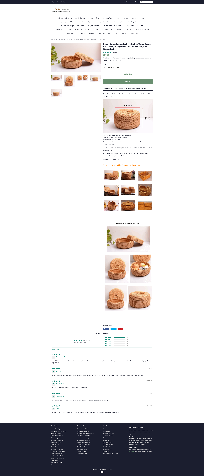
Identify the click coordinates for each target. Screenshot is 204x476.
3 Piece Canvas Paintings (83, 440)
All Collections (54, 464)
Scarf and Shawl (104, 33)
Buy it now (128, 81)
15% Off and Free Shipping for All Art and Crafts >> (130, 88)
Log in (123, 2)
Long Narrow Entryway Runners (88, 26)
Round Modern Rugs (56, 433)
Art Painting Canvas (107, 469)
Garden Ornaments (124, 29)
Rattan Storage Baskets (113, 26)
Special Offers (106, 431)
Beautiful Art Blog (107, 442)
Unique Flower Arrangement (58, 458)
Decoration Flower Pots (57, 449)
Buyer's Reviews (107, 449)
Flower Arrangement (142, 29)
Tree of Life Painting (82, 449)
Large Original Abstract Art (134, 18)
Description (108, 88)
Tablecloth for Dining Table (104, 29)
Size (104, 64)
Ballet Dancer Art (81, 447)
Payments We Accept (108, 433)
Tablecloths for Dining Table (58, 451)
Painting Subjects (135, 22)
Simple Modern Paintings (83, 429)
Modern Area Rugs (67, 26)
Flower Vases (71, 33)
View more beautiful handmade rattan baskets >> (121, 165)
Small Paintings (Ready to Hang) (108, 18)
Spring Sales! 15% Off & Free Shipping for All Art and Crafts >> (64, 2)
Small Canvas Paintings (84, 18)
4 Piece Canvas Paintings (83, 442)
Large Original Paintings (69, 22)
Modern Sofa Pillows (82, 29)
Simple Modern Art (65, 18)
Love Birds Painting (82, 451)
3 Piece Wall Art (88, 22)
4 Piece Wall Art (103, 22)
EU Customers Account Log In (110, 453)
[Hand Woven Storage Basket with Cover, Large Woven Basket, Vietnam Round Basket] (111, 195)
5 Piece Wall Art (119, 22)
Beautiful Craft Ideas (108, 444)
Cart (137, 2)
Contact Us (106, 440)
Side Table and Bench (56, 462)
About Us (134, 33)
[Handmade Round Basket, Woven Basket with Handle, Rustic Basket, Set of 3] (111, 211)
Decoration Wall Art (82, 453)
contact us (132, 451)
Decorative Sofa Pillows (63, 29)
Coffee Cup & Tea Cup (87, 33)
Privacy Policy (106, 451)
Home (52, 39)
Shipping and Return (108, 435)
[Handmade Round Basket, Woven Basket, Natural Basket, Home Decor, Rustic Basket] (145, 196)
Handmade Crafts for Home (58, 456)
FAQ (104, 438)
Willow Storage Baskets (134, 26)
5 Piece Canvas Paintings (83, 444)
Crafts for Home (120, 33)
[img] (56, 354)
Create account (129, 2)
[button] (107, 52)
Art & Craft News (107, 447)
